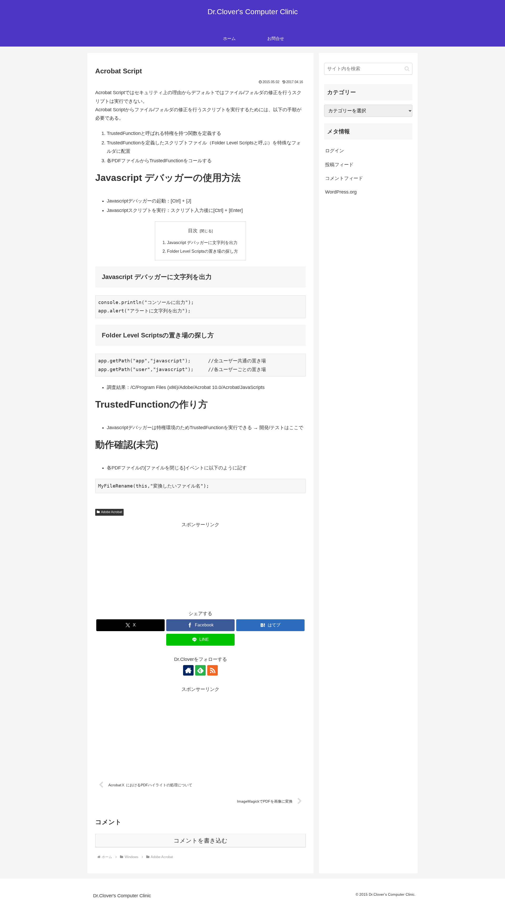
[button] (407, 69)
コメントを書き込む (201, 840)
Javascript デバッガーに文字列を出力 (202, 242)
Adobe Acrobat (111, 512)
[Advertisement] (200, 566)
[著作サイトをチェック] (188, 670)
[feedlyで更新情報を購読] (200, 670)
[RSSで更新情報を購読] (212, 670)
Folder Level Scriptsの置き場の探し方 (202, 251)
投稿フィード (339, 164)
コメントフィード (344, 178)
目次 (193, 230)
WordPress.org (341, 192)
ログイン (334, 150)
